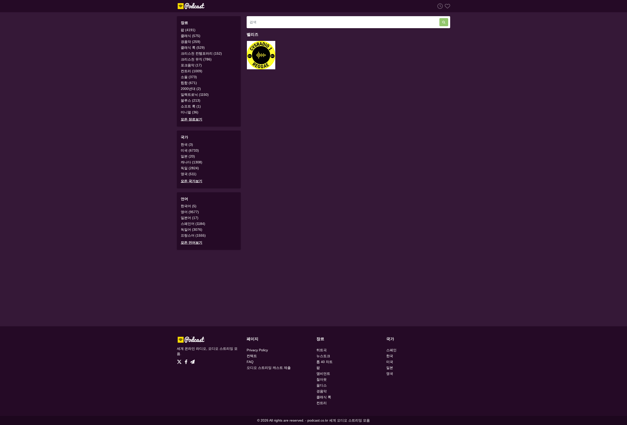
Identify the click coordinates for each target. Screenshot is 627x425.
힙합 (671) (189, 83)
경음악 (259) (190, 42)
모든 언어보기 (191, 242)
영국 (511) (188, 174)
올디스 (321, 385)
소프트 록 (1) (191, 106)
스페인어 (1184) (193, 224)
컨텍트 (252, 356)
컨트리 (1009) (191, 71)
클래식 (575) (190, 36)
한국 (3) (187, 144)
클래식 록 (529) (193, 47)
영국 (389, 374)
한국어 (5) (188, 206)
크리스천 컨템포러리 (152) (201, 53)
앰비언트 (323, 374)
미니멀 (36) (189, 112)
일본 (389, 368)
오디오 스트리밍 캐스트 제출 (269, 368)
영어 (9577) (190, 212)
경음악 (321, 391)
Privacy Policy (257, 350)
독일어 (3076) (191, 229)
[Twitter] (180, 361)
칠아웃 (321, 379)
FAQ (250, 362)
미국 (389, 362)
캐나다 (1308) (191, 162)
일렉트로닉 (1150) (195, 95)
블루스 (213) (190, 100)
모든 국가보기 (191, 181)
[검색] (443, 22)
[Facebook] (187, 361)
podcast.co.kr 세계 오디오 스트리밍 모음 (338, 420)
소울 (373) (189, 77)
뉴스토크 (323, 356)
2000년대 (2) (191, 89)
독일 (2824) (190, 168)
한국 (389, 356)
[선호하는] (446, 6)
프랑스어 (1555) (193, 235)
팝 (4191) (188, 30)
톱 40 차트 (324, 362)
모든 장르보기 (191, 119)
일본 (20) (188, 156)
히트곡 (321, 350)
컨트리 (321, 403)
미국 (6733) (190, 150)
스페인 (391, 350)
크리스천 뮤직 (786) (196, 59)
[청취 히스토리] (439, 6)
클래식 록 (323, 397)
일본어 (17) (189, 218)
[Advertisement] (313, 288)
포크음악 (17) (191, 65)
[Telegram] (192, 361)
